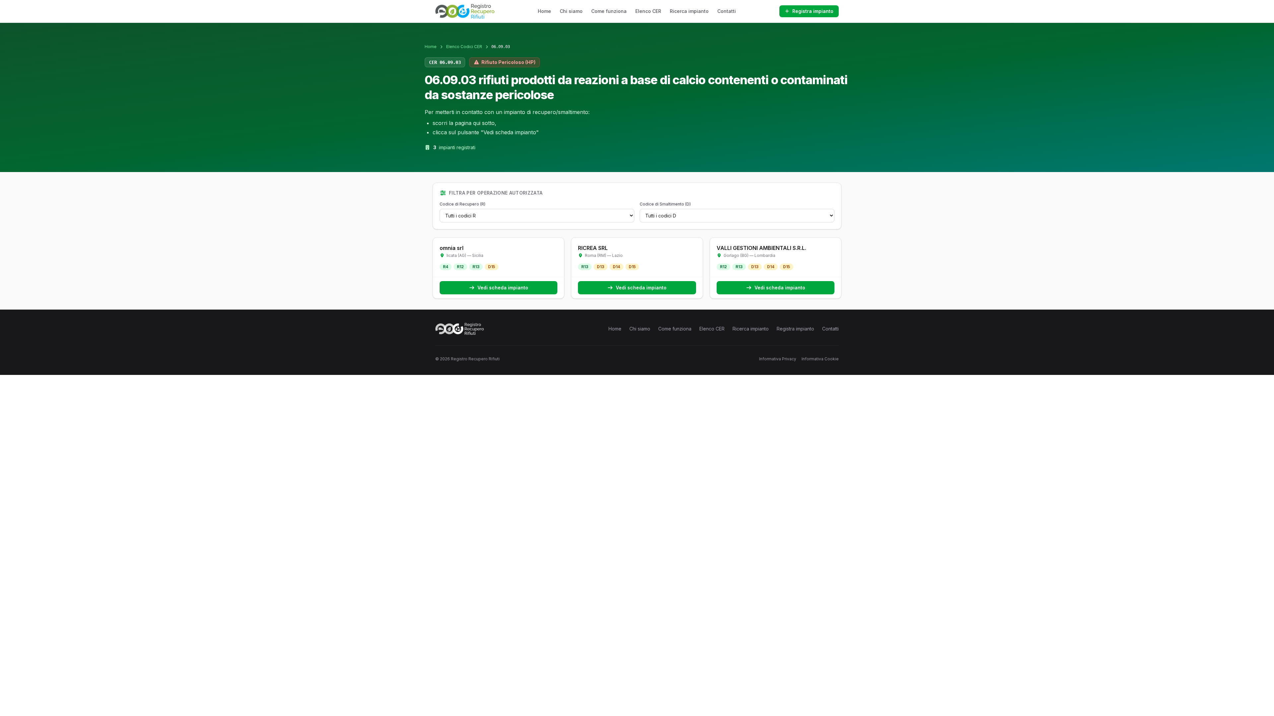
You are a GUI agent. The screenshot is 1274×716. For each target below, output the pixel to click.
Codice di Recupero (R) (462, 204)
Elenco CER (648, 11)
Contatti (726, 11)
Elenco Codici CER (464, 46)
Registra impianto (812, 11)
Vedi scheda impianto (502, 287)
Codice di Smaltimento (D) (665, 204)
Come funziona (609, 11)
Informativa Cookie (820, 358)
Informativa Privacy (777, 358)
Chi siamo (571, 11)
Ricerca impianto (689, 11)
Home (544, 11)
